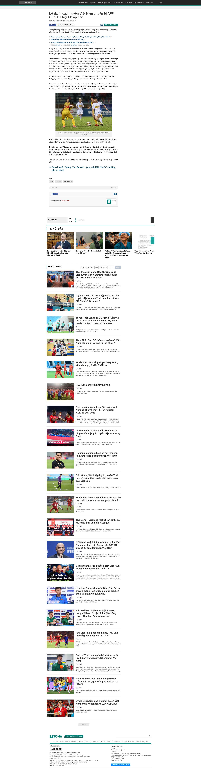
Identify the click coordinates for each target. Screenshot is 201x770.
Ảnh (143, 741)
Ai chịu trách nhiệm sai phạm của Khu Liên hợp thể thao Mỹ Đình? (72, 42)
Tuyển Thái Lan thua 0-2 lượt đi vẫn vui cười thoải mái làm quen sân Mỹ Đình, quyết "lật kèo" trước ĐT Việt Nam (97, 320)
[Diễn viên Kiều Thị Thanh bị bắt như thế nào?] (89, 240)
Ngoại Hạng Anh (104, 3)
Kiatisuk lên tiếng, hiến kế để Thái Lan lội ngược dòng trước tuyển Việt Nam (97, 454)
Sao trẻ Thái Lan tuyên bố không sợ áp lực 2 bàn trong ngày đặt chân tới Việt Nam (97, 658)
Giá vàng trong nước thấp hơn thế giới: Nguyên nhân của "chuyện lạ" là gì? (59, 253)
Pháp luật (109, 741)
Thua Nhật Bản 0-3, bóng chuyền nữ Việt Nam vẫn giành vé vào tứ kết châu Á (98, 341)
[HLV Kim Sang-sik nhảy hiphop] (60, 391)
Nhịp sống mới (95, 741)
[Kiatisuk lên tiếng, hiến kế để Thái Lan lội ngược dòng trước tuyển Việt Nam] (60, 460)
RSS (147, 741)
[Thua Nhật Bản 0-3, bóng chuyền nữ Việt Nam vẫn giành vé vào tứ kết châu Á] (60, 347)
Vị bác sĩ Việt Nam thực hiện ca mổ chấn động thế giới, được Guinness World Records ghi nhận (117, 254)
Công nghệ (124, 741)
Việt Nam (93, 3)
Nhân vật (128, 3)
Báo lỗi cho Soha (112, 25)
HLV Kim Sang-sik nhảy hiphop (93, 384)
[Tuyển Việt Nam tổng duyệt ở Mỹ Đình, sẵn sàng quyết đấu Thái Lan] (60, 369)
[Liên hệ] (115, 194)
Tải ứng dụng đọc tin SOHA (74, 736)
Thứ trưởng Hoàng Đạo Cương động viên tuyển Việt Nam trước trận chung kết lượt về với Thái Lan (96, 275)
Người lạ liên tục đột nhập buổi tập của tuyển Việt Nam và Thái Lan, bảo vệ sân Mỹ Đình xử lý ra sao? (97, 298)
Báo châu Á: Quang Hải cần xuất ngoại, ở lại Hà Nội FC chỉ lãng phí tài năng (83, 168)
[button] (152, 240)
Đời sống (132, 741)
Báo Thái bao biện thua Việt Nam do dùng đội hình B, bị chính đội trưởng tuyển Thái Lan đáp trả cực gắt (96, 613)
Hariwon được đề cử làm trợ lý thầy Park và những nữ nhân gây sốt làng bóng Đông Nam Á (81, 37)
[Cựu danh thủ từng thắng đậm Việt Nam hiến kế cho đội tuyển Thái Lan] (60, 572)
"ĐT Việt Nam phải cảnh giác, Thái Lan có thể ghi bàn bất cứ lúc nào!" (97, 634)
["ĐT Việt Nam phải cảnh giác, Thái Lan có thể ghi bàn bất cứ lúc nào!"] (60, 639)
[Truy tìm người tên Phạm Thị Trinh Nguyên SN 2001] (148, 240)
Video (137, 741)
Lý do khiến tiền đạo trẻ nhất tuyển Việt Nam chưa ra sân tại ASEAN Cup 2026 (97, 702)
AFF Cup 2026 (83, 3)
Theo (84, 187)
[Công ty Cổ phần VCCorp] (75, 748)
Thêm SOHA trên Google (67, 25)
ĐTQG (52, 181)
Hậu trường (139, 3)
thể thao (57, 45)
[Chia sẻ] (52, 25)
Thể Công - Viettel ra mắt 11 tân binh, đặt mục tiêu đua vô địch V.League (98, 521)
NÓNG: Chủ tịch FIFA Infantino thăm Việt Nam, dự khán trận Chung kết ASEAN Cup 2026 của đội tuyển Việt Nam (98, 545)
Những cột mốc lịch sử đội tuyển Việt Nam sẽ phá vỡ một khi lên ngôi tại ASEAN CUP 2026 (96, 410)
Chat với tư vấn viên (121, 765)
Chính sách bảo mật (116, 760)
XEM (117, 267)
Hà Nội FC (74, 45)
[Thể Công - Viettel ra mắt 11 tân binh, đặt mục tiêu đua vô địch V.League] (60, 527)
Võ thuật (149, 3)
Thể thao (79, 281)
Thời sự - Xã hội (64, 741)
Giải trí (103, 741)
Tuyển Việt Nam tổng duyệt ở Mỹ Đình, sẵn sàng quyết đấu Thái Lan (97, 364)
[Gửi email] (101, 25)
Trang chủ (55, 741)
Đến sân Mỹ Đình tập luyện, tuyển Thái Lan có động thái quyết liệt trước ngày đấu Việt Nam (97, 478)
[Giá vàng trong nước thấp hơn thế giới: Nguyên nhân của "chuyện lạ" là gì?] (60, 240)
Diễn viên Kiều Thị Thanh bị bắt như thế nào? (88, 252)
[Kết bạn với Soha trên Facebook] (109, 202)
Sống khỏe (117, 741)
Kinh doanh (74, 741)
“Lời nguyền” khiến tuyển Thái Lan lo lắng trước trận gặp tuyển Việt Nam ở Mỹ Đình (98, 433)
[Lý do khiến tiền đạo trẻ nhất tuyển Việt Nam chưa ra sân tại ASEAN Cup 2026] (60, 708)
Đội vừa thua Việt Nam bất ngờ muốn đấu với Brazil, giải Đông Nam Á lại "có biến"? (97, 681)
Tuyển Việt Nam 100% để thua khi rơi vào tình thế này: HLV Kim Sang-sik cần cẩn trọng (98, 500)
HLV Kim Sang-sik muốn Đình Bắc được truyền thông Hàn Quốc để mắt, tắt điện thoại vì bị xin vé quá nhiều (98, 591)
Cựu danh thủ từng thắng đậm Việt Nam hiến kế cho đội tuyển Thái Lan (98, 567)
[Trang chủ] (56, 736)
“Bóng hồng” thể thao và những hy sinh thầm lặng (67, 39)
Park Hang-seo (68, 181)
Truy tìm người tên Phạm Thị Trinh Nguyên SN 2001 (146, 252)
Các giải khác (117, 3)
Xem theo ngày (87, 267)
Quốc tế (81, 741)
